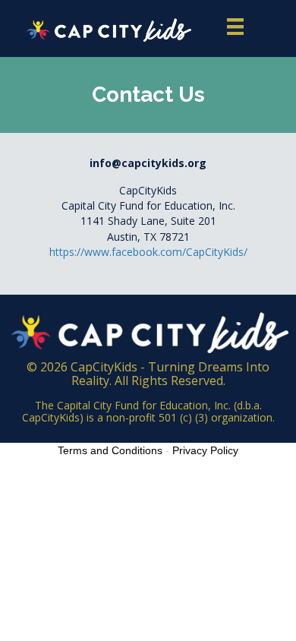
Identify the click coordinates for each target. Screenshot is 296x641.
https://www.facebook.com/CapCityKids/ (148, 252)
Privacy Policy (205, 450)
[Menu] (235, 27)
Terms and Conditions (110, 450)
